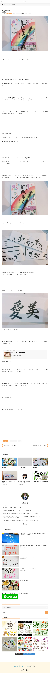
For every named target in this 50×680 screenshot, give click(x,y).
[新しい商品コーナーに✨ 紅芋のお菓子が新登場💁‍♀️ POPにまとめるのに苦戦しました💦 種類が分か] (40, 644)
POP (14, 13)
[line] (26, 524)
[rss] (26, 670)
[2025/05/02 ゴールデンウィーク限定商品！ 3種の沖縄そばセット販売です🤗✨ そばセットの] (25, 644)
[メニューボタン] (1, 1)
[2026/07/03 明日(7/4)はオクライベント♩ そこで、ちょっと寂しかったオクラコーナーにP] (40, 628)
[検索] (28, 670)
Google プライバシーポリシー (19, 666)
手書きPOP (9, 13)
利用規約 (27, 666)
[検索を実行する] (46, 612)
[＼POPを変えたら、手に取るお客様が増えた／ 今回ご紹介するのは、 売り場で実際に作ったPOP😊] (9, 628)
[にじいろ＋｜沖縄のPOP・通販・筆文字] (25, 1)
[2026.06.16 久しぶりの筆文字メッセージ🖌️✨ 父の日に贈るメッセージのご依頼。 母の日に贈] (9, 644)
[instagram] (24, 524)
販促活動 (22, 13)
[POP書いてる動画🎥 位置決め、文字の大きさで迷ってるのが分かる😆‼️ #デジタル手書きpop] (25, 628)
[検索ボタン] (48, 1)
